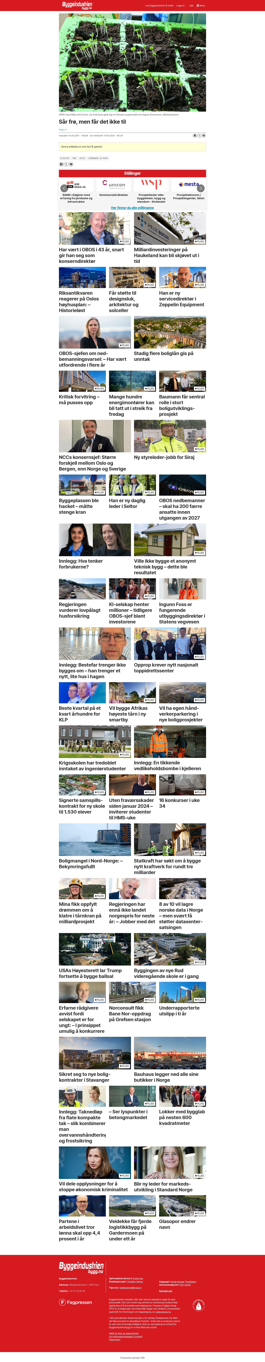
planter (64, 158)
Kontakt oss (165, 1291)
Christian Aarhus (135, 1281)
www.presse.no (163, 1311)
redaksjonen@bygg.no (130, 1287)
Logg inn (180, 5)
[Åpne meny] (201, 5)
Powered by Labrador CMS (132, 1358)
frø (74, 158)
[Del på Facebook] (195, 136)
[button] (64, 188)
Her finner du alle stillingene (132, 208)
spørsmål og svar (98, 158)
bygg (82, 158)
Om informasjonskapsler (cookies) (126, 1336)
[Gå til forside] (78, 5)
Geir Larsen (185, 1284)
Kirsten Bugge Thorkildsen (183, 1281)
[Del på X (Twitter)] (199, 136)
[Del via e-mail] (204, 136)
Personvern (114, 1339)
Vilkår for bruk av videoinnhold (123, 1333)
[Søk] (191, 5)
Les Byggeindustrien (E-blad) (159, 5)
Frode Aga (138, 1278)
